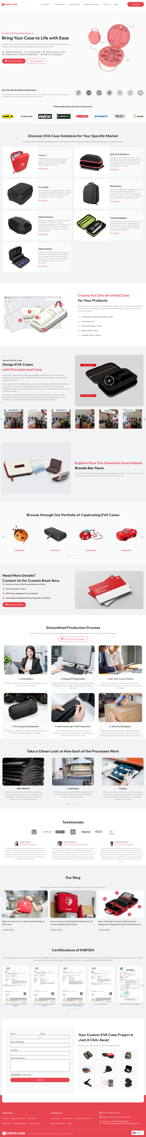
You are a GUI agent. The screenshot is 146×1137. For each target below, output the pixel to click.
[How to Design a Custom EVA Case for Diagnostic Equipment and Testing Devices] (121, 904)
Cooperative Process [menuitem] (91, 4)
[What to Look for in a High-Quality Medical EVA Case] (25, 904)
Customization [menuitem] (74, 4)
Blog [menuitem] (116, 4)
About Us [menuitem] (106, 4)
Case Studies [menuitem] (60, 4)
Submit (40, 1080)
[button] (109, 381)
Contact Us (56, 1113)
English (138, 1133)
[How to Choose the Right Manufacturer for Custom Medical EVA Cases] (73, 904)
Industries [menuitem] (45, 4)
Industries (7, 1113)
